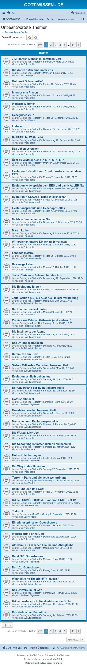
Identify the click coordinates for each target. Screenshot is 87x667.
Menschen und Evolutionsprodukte (35, 421)
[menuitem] (11, 12)
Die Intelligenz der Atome (28, 331)
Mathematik (29, 449)
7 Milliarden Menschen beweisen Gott (36, 58)
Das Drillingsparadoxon (27, 342)
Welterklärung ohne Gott (28, 533)
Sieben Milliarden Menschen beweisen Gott (40, 365)
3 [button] (55, 45)
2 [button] (51, 45)
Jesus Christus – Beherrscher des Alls (37, 275)
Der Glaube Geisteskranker (29, 309)
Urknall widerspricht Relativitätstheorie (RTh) (41, 601)
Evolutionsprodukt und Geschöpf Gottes (38, 208)
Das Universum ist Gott (27, 590)
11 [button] (73, 45)
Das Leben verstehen (25, 148)
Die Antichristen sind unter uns (32, 70)
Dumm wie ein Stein (25, 354)
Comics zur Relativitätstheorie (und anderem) (41, 320)
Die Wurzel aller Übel (25, 432)
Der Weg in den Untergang (29, 466)
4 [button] (60, 45)
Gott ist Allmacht (23, 399)
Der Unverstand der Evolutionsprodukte (38, 387)
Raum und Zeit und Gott (28, 488)
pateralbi (36, 480)
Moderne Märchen (23, 103)
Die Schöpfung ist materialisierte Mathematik (41, 444)
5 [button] (64, 45)
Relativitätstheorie (32, 303)
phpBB (32, 655)
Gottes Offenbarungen (26, 455)
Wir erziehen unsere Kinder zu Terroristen (39, 241)
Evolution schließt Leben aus (31, 376)
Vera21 (35, 514)
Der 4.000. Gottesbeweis (27, 556)
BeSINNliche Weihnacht (27, 137)
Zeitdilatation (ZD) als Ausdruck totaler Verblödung (45, 297)
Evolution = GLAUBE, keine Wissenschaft (39, 196)
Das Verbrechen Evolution (29, 612)
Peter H (36, 323)
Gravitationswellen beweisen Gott (34, 410)
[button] (40, 44)
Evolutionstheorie (32, 191)
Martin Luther (21, 230)
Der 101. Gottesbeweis (26, 567)
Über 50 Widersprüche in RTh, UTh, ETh (38, 160)
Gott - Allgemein (31, 404)
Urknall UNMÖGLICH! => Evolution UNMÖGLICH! (44, 500)
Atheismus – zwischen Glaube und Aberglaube (42, 545)
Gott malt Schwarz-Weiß (28, 81)
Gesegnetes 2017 (23, 115)
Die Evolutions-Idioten (26, 286)
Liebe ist (17, 126)
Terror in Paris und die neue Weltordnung (39, 477)
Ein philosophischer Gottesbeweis (34, 522)
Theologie (28, 75)
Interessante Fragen (25, 92)
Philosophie (29, 64)
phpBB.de (58, 659)
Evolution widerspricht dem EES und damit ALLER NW (48, 185)
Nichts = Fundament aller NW (31, 219)
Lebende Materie (23, 253)
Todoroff (36, 61)
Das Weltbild (29, 120)
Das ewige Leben (23, 264)
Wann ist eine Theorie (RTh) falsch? (35, 578)
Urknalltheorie (30, 505)
